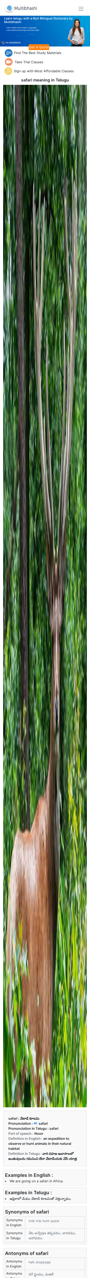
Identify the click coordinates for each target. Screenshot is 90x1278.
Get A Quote (39, 47)
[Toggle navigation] (81, 9)
